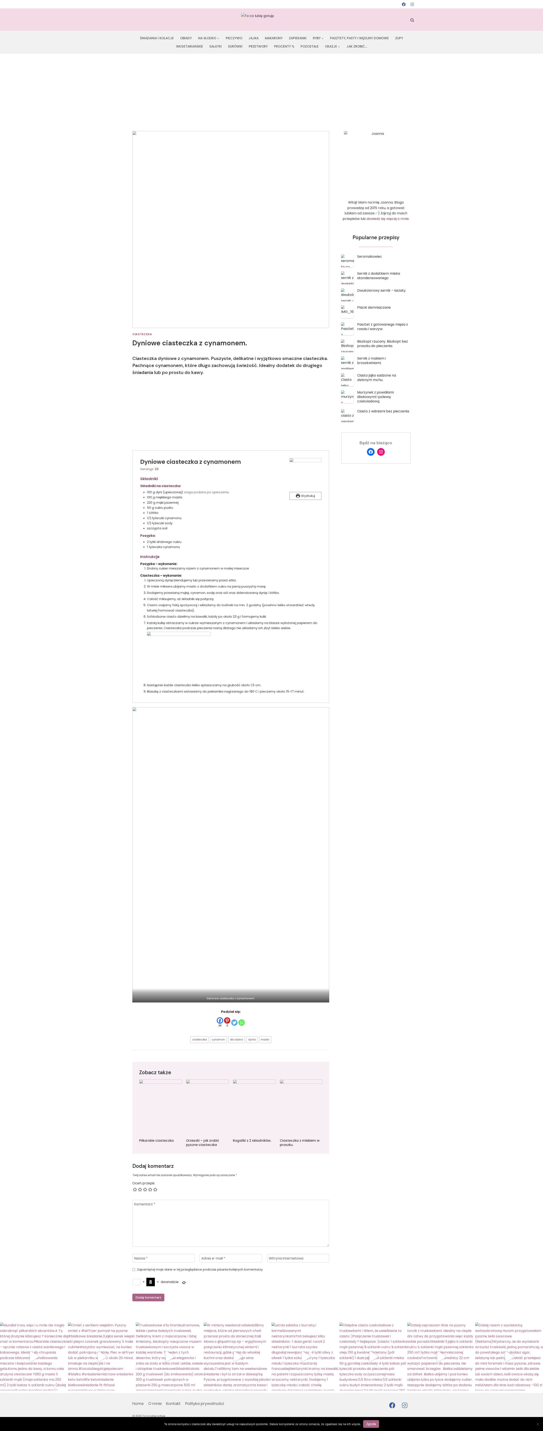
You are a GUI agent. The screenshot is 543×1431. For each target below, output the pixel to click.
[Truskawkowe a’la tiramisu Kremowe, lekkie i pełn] (170, 1356)
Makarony (274, 38)
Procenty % (284, 46)
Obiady (186, 38)
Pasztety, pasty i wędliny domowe (359, 38)
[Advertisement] (271, 85)
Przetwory (258, 46)
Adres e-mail (213, 1258)
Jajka (254, 38)
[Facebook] (403, 4)
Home (138, 1403)
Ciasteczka (142, 334)
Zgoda (371, 1424)
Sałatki (215, 46)
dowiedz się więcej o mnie (388, 218)
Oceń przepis (143, 1183)
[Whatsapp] (241, 1022)
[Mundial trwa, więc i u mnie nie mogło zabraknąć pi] (34, 1356)
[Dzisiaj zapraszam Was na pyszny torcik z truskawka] (441, 1356)
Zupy (399, 38)
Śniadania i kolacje (157, 38)
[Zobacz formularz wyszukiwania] (412, 20)
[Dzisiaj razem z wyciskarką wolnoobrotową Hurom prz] (509, 1356)
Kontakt (173, 1403)
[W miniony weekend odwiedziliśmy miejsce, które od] (238, 1356)
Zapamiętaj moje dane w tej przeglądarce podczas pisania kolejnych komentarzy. (200, 1270)
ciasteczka (199, 1039)
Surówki (235, 46)
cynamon (218, 1039)
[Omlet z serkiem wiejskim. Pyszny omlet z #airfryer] (102, 1356)
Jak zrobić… (357, 46)
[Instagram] (412, 4)
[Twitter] (234, 1022)
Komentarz (144, 1204)
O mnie (155, 1403)
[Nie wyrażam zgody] (538, 1424)
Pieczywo (234, 38)
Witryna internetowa (286, 1258)
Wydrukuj (307, 495)
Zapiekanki (297, 38)
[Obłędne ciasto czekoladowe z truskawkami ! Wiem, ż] (373, 1356)
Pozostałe (310, 46)
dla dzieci (236, 1039)
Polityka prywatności (204, 1403)
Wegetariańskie (189, 46)
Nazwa (141, 1258)
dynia (252, 1039)
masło (265, 1039)
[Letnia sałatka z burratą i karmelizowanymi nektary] (305, 1356)
